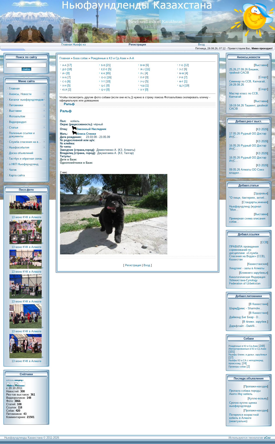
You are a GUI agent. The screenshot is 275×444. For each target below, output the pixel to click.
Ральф (66, 111)
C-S (64, 81)
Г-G (181, 65)
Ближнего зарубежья (253, 272)
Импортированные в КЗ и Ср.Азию (247, 348)
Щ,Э (181, 85)
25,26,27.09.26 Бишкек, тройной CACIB (244, 71)
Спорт (263, 77)
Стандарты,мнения (255, 202)
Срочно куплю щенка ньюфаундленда (243, 404)
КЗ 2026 (262, 129)
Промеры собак (237, 366)
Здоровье (261, 193)
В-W (142, 65)
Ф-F (181, 81)
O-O (103, 77)
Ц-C (103, 85)
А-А (131, 58)
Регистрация (137, 44)
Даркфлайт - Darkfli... (243, 326)
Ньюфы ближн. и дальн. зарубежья (248, 354)
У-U (142, 81)
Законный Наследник (91, 129)
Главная (65, 58)
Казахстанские (257, 264)
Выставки (261, 65)
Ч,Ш (142, 85)
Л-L (142, 73)
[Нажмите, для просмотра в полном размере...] (113, 253)
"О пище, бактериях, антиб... (248, 197)
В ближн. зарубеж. (255, 321)
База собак (80, 58)
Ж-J (142, 69)
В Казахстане (258, 304)
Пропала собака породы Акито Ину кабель (245, 392)
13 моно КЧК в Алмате (26, 217)
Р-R (181, 77)
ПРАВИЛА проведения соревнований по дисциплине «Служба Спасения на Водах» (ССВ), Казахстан (247, 253)
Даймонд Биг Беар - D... (245, 317)
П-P (142, 77)
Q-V (103, 89)
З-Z (181, 69)
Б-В (103, 65)
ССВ (264, 242)
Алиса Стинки (86, 133)
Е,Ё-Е (104, 69)
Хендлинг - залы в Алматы (246, 268)
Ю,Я (64, 89)
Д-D (64, 69)
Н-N (64, 77)
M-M (181, 73)
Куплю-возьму (258, 398)
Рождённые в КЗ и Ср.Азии (108, 58)
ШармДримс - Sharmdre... (245, 308)
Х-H (64, 85)
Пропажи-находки (255, 386)
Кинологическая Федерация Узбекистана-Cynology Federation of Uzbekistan (247, 280)
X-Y (142, 89)
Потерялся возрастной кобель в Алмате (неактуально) (244, 418)
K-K (103, 73)
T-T (103, 81)
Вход (201, 44)
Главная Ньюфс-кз (73, 44)
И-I (64, 73)
